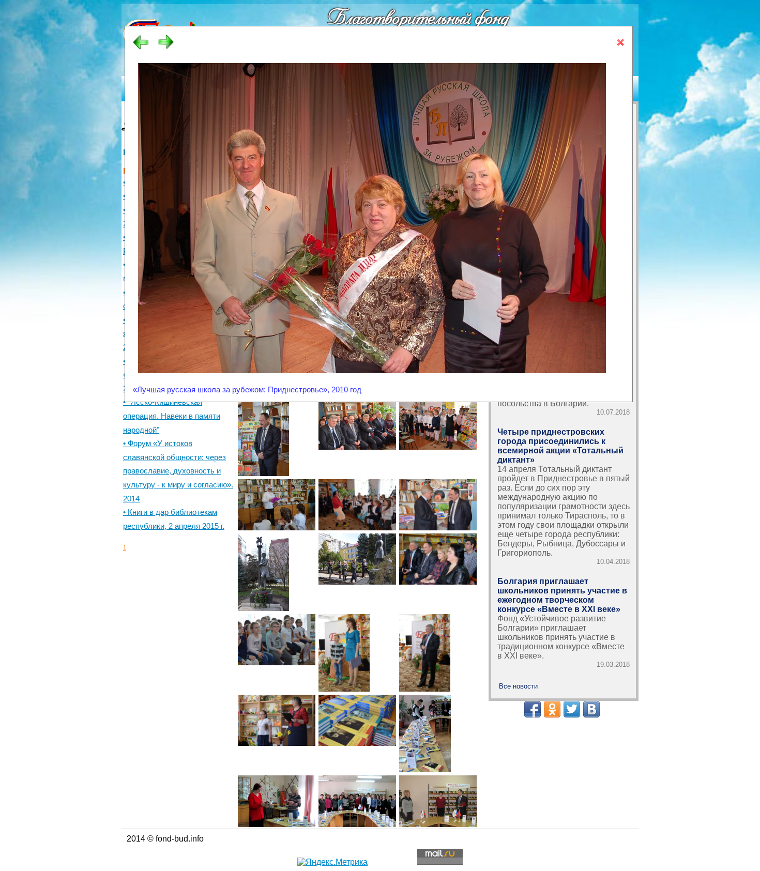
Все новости (518, 686)
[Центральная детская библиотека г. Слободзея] (263, 435)
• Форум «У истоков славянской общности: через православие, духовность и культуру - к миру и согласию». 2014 (178, 470)
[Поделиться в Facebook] (532, 709)
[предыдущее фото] (141, 47)
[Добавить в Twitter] (572, 709)
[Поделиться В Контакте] (591, 709)
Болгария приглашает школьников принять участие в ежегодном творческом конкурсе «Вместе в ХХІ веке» (562, 595)
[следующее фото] (166, 47)
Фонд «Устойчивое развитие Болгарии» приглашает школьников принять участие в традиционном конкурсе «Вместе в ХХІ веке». (561, 637)
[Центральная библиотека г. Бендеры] (425, 731)
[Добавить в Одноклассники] (552, 709)
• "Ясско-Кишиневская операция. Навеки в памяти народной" (171, 416)
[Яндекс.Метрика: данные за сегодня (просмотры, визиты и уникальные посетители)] (332, 862)
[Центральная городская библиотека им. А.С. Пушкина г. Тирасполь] (263, 570)
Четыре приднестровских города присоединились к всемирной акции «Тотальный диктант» (560, 445)
